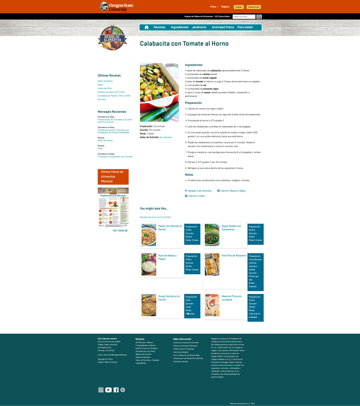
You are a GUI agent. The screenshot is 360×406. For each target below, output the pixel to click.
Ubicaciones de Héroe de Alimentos (188, 358)
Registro (225, 6)
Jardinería (199, 27)
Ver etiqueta (166, 137)
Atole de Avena (105, 81)
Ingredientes (179, 27)
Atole (100, 84)
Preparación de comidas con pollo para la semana (115, 120)
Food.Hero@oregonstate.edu (115, 354)
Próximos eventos (180, 361)
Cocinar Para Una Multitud (147, 348)
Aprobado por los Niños (145, 351)
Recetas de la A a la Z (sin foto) (155, 217)
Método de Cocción (144, 354)
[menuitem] (147, 27)
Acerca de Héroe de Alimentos (198, 16)
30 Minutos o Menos (144, 342)
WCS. (253, 403)
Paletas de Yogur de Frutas (111, 92)
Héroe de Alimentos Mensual (185, 345)
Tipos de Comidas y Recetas (147, 360)
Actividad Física (223, 27)
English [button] (238, 6)
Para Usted (245, 27)
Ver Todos (118, 231)
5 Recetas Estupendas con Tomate (115, 156)
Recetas (159, 27)
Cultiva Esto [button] (253, 6)
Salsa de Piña (105, 88)
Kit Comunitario (222, 16)
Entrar (213, 6)
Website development (239, 403)
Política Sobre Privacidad (183, 349)
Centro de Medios (180, 352)
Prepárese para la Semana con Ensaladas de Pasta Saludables (113, 131)
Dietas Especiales (143, 357)
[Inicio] (112, 37)
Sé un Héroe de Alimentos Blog (186, 355)
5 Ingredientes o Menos (146, 345)
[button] (200, 191)
